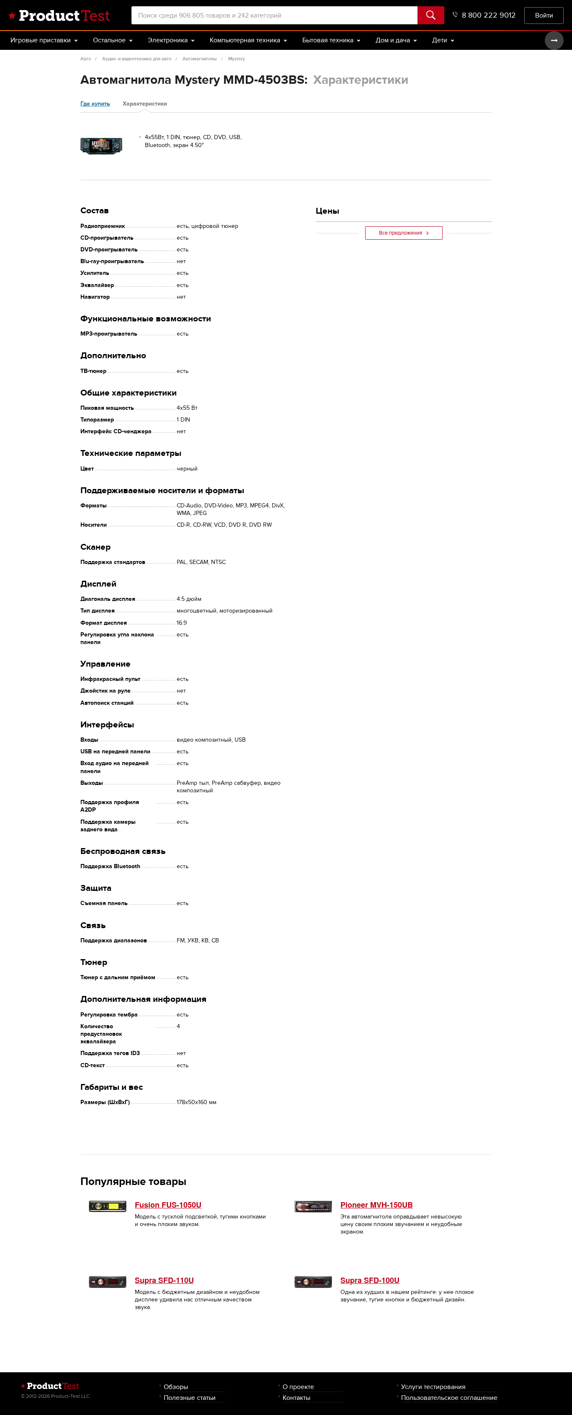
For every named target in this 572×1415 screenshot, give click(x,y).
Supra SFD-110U (164, 1280)
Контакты (296, 1398)
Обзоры (176, 1387)
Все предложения (400, 233)
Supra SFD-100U (369, 1280)
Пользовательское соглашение (449, 1398)
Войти (544, 15)
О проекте (298, 1387)
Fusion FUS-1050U (168, 1204)
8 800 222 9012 (489, 15)
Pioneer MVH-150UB (376, 1204)
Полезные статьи (190, 1398)
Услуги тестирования (433, 1387)
